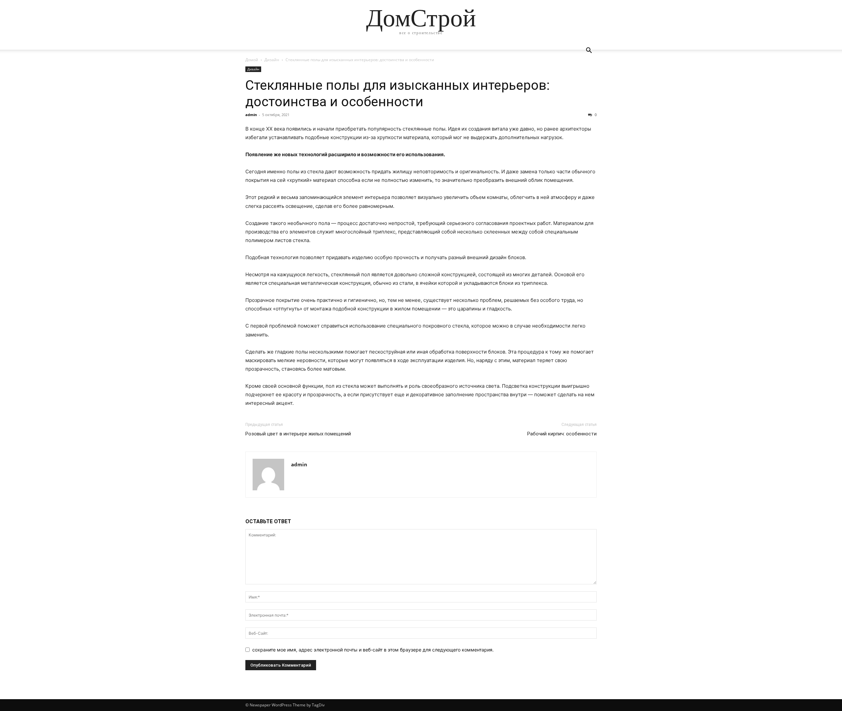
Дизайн (271, 59)
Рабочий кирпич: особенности (562, 434)
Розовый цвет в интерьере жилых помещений (298, 434)
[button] (589, 51)
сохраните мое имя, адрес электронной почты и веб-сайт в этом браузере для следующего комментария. (373, 649)
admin (251, 114)
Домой (251, 59)
